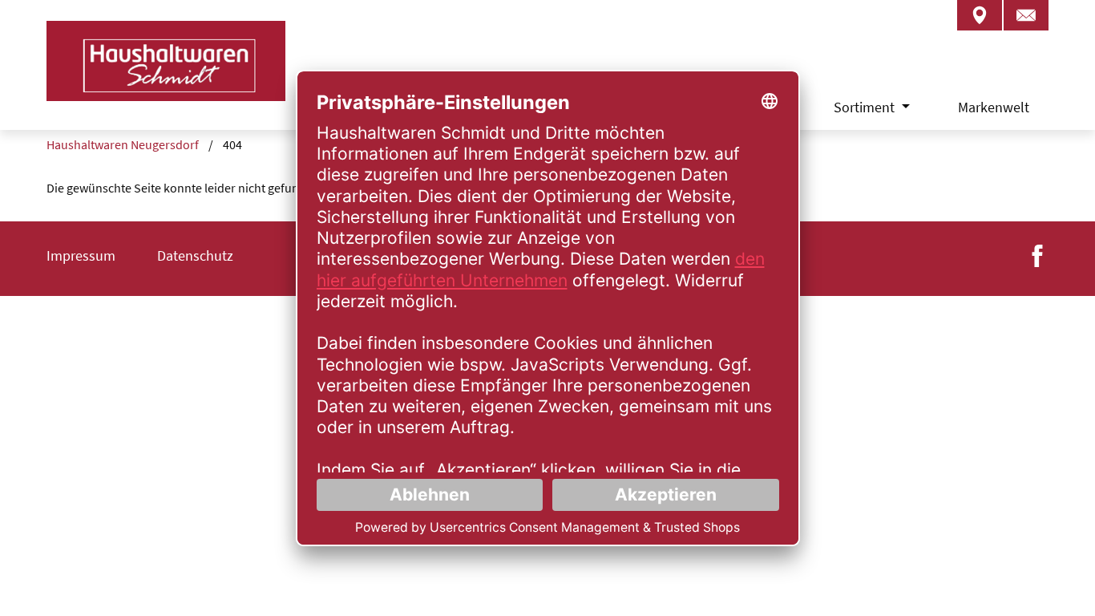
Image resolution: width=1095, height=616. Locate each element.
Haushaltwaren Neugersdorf (122, 144)
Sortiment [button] (866, 107)
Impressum (80, 255)
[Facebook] (1037, 254)
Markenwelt (993, 107)
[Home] (165, 80)
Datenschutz (195, 255)
